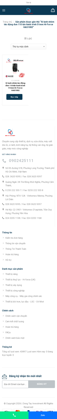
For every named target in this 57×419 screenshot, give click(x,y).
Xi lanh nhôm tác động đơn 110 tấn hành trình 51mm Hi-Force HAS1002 (15, 86)
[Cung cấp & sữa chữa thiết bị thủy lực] (28, 10)
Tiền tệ (28, 3)
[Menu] (3, 10)
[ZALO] (42, 415)
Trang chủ (7, 22)
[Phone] (14, 415)
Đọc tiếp (14, 97)
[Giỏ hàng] (53, 10)
